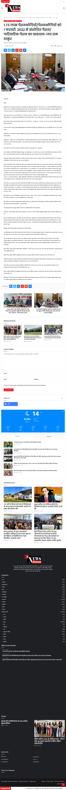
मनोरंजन (4, 602)
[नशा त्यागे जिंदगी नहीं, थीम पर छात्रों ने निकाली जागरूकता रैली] (53, 330)
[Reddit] (20, 50)
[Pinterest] (17, 50)
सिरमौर (4, 636)
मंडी (4, 629)
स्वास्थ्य (3, 609)
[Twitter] (9, 50)
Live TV (35, 759)
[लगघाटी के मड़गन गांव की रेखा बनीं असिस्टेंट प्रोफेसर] (8, 444)
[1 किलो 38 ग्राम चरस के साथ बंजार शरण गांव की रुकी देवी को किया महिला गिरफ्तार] (8, 466)
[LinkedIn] (13, 50)
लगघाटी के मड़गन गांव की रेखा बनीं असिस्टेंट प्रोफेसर (27, 442)
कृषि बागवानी (4, 584)
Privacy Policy (50, 781)
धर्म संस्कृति (4, 597)
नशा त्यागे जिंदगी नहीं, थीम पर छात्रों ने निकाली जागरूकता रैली (52, 337)
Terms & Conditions (59, 781)
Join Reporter (4, 759)
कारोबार (3, 582)
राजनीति (10, 21)
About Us (3, 756)
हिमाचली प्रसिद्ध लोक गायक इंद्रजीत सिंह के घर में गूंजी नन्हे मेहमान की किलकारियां (35, 470)
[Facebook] (5, 50)
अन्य (3, 579)
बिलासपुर (5, 626)
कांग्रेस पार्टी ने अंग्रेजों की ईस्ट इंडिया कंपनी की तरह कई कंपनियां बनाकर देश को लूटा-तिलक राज (31, 1)
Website (36, 379)
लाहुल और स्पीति (6, 631)
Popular (17, 436)
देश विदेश (4, 594)
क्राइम (3, 587)
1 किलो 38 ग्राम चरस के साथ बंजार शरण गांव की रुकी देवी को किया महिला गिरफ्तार (36, 463)
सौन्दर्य (3, 606)
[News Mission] (13, 8)
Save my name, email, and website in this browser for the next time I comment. (25, 385)
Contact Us (36, 756)
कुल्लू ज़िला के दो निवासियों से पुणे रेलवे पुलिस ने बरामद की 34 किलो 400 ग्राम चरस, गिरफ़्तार (36, 450)
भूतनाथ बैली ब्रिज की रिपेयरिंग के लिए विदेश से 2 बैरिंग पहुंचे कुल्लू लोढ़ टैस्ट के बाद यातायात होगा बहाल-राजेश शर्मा (37, 457)
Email (5, 379)
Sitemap (44, 781)
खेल (3, 589)
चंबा (4, 624)
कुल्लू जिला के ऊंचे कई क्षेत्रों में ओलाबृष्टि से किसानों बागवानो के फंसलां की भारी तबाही (32, 337)
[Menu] (2, 8)
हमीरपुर (4, 641)
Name (6, 373)
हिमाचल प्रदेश (18, 21)
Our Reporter (4, 761)
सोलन (4, 639)
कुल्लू (4, 621)
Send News (36, 761)
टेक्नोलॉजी (4, 592)
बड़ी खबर (10, 17)
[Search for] (64, 8)
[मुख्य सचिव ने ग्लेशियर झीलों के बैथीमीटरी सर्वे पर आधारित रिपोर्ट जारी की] (48, 494)
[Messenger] (24, 50)
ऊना (4, 614)
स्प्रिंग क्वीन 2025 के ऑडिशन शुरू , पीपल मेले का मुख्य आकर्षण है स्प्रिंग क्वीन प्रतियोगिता (12, 338)
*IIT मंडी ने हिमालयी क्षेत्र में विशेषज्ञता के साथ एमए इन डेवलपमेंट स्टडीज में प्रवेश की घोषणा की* (17, 506)
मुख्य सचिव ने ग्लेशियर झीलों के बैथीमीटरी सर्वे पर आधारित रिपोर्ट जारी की (48, 506)
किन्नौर (4, 619)
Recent (49, 436)
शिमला (14, 21)
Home (6, 17)
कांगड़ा (4, 616)
